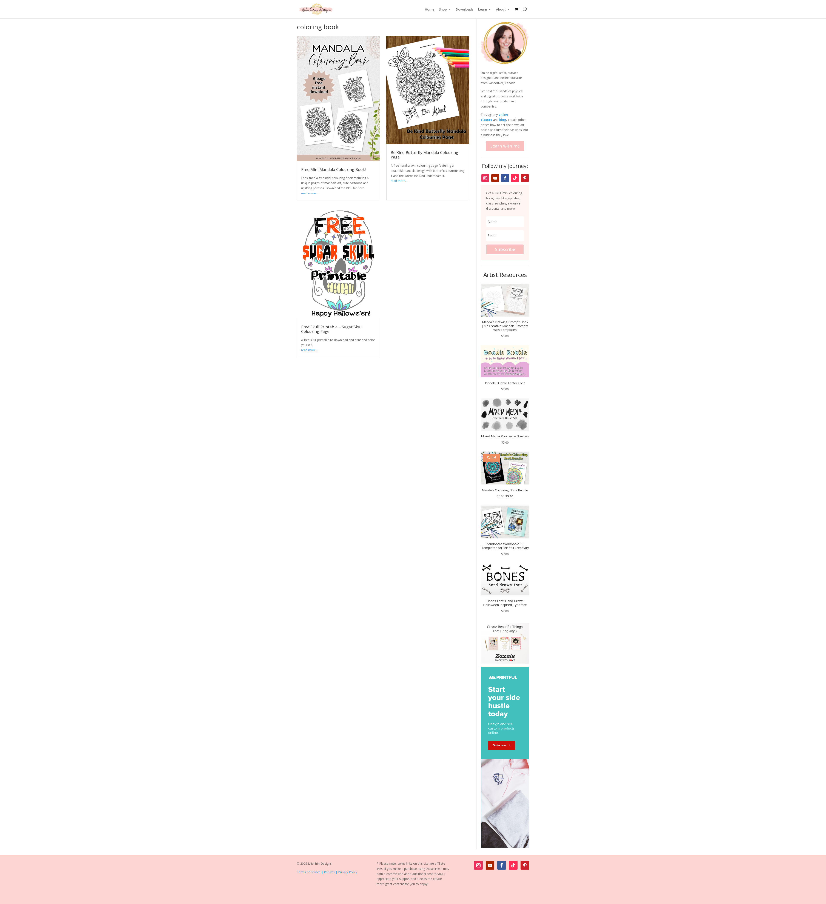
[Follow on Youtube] (495, 178)
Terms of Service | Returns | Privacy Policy (327, 872)
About (501, 9)
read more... (309, 193)
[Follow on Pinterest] (525, 178)
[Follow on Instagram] (485, 178)
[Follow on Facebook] (505, 178)
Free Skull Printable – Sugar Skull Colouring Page (331, 329)
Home (429, 9)
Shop (443, 9)
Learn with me (505, 146)
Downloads (464, 9)
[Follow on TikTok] (515, 178)
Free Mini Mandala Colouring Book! (333, 169)
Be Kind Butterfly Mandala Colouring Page (424, 155)
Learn (482, 9)
